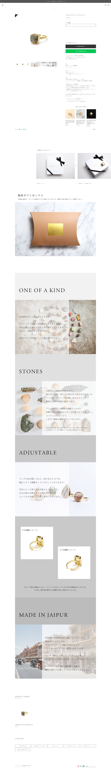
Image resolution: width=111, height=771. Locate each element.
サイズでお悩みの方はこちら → (71, 42)
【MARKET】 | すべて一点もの (39, 745)
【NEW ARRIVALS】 (23, 745)
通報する (94, 129)
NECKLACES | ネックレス (72, 745)
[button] (76, 165)
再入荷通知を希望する (80, 46)
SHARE (21, 129)
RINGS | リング (55, 745)
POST (17, 129)
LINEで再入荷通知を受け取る (80, 51)
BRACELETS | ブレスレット (88, 745)
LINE (26, 129)
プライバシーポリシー (18, 765)
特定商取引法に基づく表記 (27, 765)
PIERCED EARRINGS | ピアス (23, 749)
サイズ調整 (68, 22)
